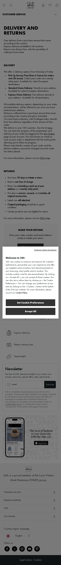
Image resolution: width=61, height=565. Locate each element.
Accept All (30, 311)
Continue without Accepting (45, 250)
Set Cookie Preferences (30, 302)
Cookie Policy (21, 293)
